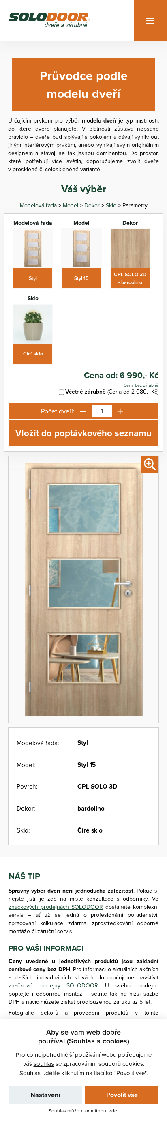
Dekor (92, 205)
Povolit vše (122, 1094)
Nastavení (45, 1094)
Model (70, 205)
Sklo (111, 205)
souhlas (44, 1063)
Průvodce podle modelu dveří (84, 84)
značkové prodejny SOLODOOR (53, 985)
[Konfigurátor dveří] (49, 21)
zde (113, 1110)
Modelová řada (38, 205)
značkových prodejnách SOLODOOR (56, 907)
